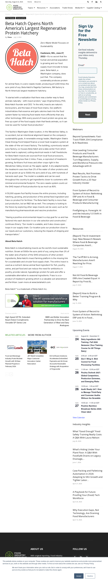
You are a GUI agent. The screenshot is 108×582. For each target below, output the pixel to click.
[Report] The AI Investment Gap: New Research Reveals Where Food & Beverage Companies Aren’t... (87, 240)
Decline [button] (90, 576)
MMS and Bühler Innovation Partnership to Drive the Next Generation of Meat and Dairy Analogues (56, 321)
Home (30, 2)
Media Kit (79, 8)
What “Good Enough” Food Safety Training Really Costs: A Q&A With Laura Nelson (87, 434)
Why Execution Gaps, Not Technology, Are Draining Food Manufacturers (86, 513)
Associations (55, 8)
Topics (30, 8)
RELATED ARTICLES (15, 334)
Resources (41, 8)
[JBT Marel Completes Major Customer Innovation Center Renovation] (37, 347)
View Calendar (79, 417)
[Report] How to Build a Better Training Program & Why (86, 296)
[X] (101, 2)
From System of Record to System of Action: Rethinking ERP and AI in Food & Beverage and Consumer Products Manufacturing (87, 196)
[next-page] (11, 374)
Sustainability (21, 18)
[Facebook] (92, 2)
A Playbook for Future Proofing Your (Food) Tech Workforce (86, 495)
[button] (88, 2)
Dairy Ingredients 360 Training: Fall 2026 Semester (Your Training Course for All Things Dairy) (92, 345)
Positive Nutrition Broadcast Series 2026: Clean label (91, 408)
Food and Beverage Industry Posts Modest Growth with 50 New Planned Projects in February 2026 (13, 361)
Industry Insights (81, 424)
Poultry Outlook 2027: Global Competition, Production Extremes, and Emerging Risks (91, 377)
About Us (37, 2)
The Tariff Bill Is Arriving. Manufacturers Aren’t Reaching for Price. (86, 260)
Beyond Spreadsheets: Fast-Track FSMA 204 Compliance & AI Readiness (87, 139)
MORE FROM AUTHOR (39, 334)
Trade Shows (67, 8)
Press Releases (17, 14)
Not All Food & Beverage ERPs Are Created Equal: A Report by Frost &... (86, 278)
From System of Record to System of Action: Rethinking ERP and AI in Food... (87, 314)
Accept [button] (78, 576)
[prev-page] (7, 374)
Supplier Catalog (93, 8)
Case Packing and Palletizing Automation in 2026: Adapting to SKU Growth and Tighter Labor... (88, 475)
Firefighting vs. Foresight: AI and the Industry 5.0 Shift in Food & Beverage (87, 213)
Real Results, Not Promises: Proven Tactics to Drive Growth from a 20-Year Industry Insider (87, 178)
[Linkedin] (96, 2)
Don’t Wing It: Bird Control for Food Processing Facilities (90, 361)
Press (10, 37)
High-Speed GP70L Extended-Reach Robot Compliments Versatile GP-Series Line (18, 320)
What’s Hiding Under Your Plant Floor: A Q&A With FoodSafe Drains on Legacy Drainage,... (87, 454)
